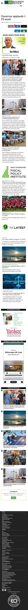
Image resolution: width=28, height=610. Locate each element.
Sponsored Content (6, 528)
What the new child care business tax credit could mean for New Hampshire (14, 183)
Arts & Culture (5, 147)
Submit (13, 497)
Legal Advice (7, 115)
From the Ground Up (6, 527)
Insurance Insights (5, 544)
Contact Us (4, 560)
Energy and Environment (8, 76)
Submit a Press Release (6, 577)
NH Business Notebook (6, 550)
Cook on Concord (5, 552)
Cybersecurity (5, 525)
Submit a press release (18, 322)
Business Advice (6, 53)
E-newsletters (16, 317)
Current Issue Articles (18, 313)
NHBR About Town (6, 212)
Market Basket (13, 147)
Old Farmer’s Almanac (6, 587)
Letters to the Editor (6, 553)
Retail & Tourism (5, 517)
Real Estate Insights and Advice (9, 264)
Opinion (3, 551)
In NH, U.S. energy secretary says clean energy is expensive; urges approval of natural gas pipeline (12, 79)
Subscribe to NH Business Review (8, 573)
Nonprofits (4, 523)
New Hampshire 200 (6, 563)
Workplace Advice (5, 543)
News (18, 147)
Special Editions (5, 557)
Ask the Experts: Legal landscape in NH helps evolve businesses (14, 294)
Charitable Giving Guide (6, 565)
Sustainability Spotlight (6, 546)
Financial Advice (5, 539)
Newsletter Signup (5, 556)
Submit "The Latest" (18, 323)
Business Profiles (5, 533)
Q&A (3, 531)
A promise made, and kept (10, 55)
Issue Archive (16, 319)
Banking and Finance (6, 521)
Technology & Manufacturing (7, 515)
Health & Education (5, 519)
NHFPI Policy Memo (9, 180)
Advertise (16, 320)
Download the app (17, 325)
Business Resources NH (6, 567)
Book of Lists (4, 564)
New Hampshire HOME (6, 583)
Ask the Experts (6, 289)
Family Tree (4, 588)
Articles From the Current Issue (8, 572)
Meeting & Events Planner (7, 566)
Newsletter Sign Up (6, 576)
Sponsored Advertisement (17, 289)
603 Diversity (4, 585)
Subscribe (16, 316)
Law (3, 115)
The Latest (4, 237)
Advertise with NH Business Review (9, 574)
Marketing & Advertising (7, 540)
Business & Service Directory (7, 559)
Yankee (3, 586)
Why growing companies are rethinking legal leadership (11, 117)
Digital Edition (4, 571)
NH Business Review (14, 2)
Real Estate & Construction (17, 263)
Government (17, 76)
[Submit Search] (20, 6)
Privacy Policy (14, 593)
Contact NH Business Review (7, 575)
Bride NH (4, 584)
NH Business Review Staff (16, 22)
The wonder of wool (8, 466)
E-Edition (15, 314)
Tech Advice (4, 538)
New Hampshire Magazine (7, 582)
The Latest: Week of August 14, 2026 (13, 239)
